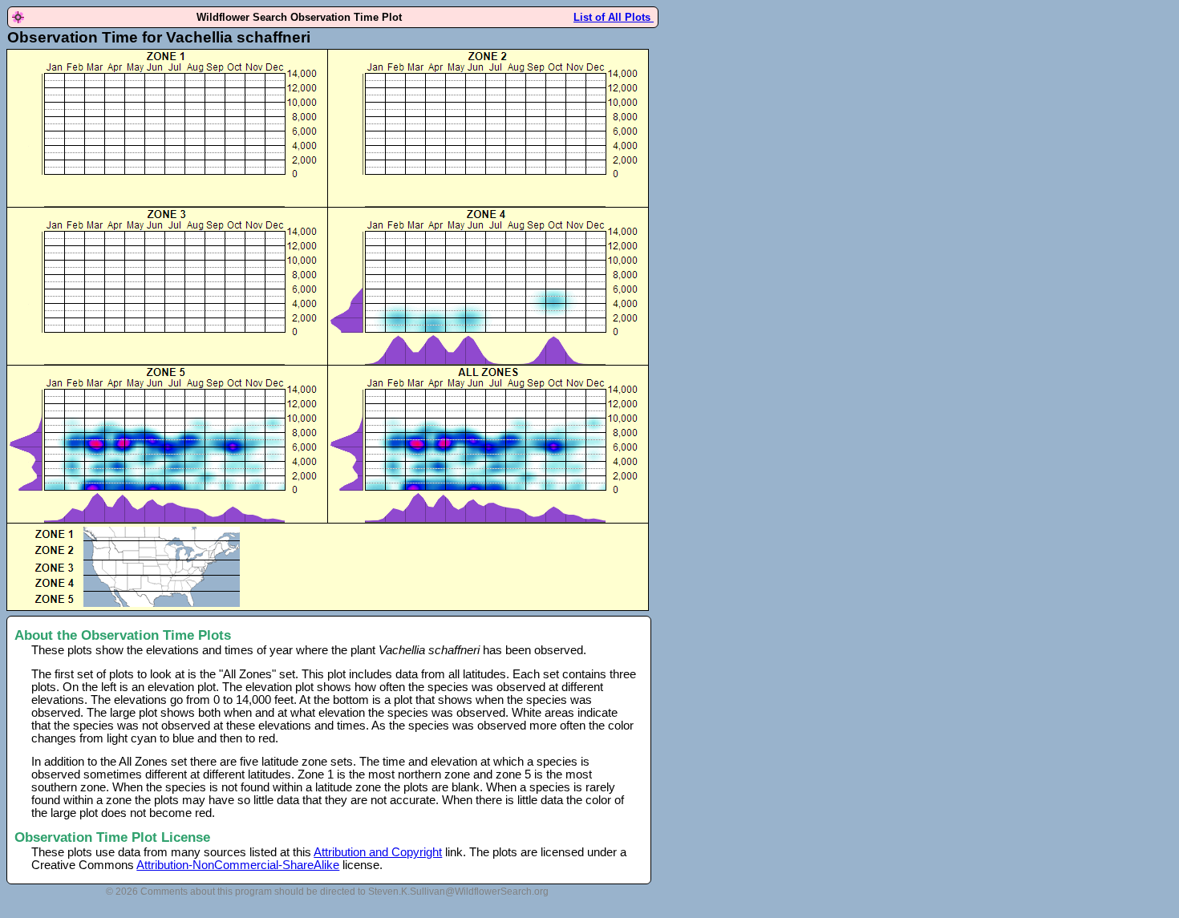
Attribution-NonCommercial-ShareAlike (237, 865)
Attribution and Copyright (378, 852)
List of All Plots (613, 17)
